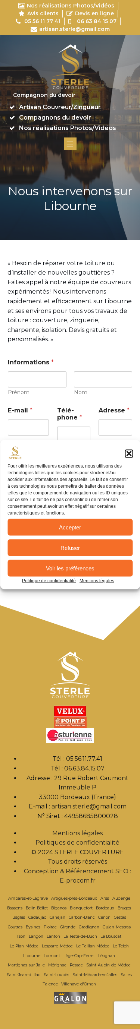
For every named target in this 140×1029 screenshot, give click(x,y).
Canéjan (57, 917)
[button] (129, 453)
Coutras (15, 927)
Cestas (120, 917)
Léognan (106, 955)
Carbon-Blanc (82, 917)
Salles (126, 974)
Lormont (52, 955)
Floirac (50, 927)
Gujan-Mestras (117, 927)
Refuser (70, 547)
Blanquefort (81, 908)
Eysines (33, 927)
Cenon (104, 917)
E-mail (20, 410)
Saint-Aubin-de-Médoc (108, 965)
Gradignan (89, 927)
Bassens (14, 908)
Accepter (70, 527)
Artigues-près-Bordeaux (74, 898)
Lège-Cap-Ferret (79, 955)
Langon (36, 936)
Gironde (67, 927)
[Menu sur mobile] (70, 143)
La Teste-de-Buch (80, 936)
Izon (21, 936)
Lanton (53, 936)
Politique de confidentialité (49, 580)
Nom (80, 392)
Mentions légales (97, 580)
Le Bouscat (110, 936)
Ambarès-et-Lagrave (28, 898)
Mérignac (57, 965)
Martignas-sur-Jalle (26, 965)
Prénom (18, 392)
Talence (50, 984)
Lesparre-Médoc (57, 946)
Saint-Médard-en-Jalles (94, 974)
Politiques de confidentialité (77, 842)
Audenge (121, 898)
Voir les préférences (70, 568)
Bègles (18, 917)
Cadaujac (37, 917)
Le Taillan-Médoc (92, 946)
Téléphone (69, 414)
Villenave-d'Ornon (78, 984)
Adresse (114, 410)
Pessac (76, 965)
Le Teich (121, 946)
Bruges (124, 908)
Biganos (58, 908)
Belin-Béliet (37, 908)
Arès (104, 898)
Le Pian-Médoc (24, 946)
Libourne (31, 955)
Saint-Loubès (56, 974)
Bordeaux (105, 908)
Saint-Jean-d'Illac (23, 974)
